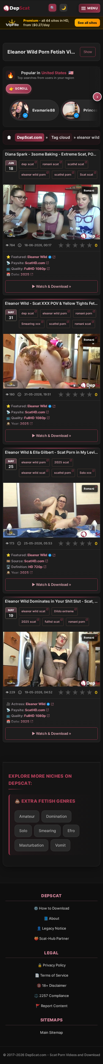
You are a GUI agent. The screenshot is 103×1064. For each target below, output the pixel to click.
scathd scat (76, 164)
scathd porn (62, 174)
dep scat (27, 164)
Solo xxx (85, 472)
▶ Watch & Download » (51, 286)
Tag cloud (60, 137)
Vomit (60, 845)
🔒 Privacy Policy (52, 965)
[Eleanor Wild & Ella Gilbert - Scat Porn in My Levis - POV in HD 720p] (51, 510)
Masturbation (31, 845)
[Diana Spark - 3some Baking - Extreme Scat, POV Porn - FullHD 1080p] (51, 212)
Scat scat (86, 174)
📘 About (51, 918)
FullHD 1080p (35, 269)
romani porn (84, 313)
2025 (25, 274)
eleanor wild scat (33, 472)
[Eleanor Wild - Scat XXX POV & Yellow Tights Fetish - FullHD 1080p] (51, 361)
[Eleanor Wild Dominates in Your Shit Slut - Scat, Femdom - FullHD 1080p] (51, 659)
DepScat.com (29, 137)
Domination (56, 816)
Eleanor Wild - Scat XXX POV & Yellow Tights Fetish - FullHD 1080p (51, 303)
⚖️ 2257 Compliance (51, 995)
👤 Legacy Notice (51, 928)
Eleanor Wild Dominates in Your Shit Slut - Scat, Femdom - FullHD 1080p (51, 601)
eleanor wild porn (33, 174)
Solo (23, 830)
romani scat (51, 164)
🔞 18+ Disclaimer (51, 985)
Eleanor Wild (37, 257)
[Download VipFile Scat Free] (17, 8)
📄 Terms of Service (51, 975)
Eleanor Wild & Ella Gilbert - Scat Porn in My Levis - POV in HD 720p (51, 452)
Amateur (27, 816)
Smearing (47, 830)
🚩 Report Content (52, 1006)
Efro (71, 830)
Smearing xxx (30, 323)
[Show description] (19, 245)
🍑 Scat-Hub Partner (51, 938)
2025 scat (61, 462)
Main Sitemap (51, 1032)
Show (87, 52)
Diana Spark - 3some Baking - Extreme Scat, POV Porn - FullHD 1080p (51, 154)
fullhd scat (52, 622)
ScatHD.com (35, 263)
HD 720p (35, 567)
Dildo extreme (64, 611)
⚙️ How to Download (51, 908)
